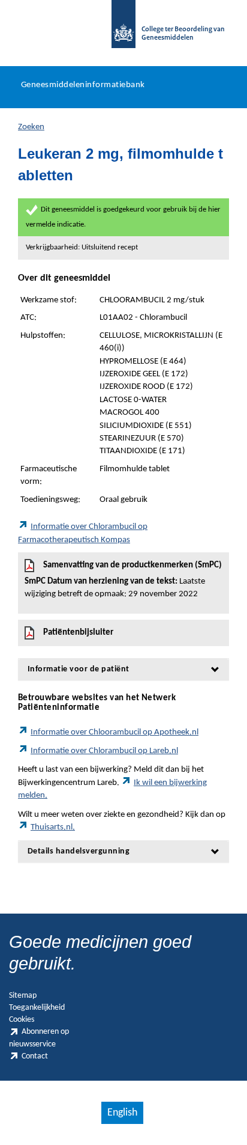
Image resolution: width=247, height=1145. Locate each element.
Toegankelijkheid (37, 1008)
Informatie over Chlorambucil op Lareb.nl (104, 751)
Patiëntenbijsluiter (78, 632)
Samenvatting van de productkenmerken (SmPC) (123, 580)
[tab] (123, 669)
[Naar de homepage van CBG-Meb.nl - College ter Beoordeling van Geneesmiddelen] (123, 30)
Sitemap (23, 996)
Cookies (21, 1020)
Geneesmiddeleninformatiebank (83, 85)
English (122, 1113)
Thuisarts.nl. (53, 827)
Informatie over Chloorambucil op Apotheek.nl (114, 732)
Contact (35, 1056)
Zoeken (31, 127)
